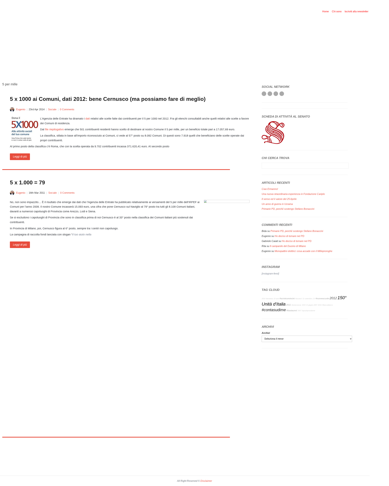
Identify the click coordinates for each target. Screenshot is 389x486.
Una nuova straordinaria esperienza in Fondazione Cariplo (293, 194)
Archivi (266, 333)
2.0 (314, 298)
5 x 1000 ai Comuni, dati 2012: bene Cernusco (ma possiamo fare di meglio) (108, 99)
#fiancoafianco (327, 305)
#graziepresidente (308, 310)
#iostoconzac (296, 305)
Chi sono (337, 11)
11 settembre (307, 298)
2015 (304, 305)
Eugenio (20, 109)
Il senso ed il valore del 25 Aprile (279, 199)
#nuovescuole (322, 298)
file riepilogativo (54, 129)
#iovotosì (298, 298)
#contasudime (274, 310)
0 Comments (67, 109)
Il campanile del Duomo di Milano (288, 246)
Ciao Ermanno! (270, 189)
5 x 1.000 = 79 (27, 182)
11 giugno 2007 (311, 305)
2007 (299, 310)
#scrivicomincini (287, 298)
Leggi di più (20, 156)
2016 (320, 305)
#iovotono (269, 298)
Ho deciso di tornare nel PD (289, 236)
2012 (333, 298)
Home (325, 11)
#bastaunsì (291, 310)
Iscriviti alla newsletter (356, 11)
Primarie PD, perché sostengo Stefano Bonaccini (288, 209)
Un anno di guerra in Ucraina (277, 204)
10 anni (276, 298)
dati (87, 118)
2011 (288, 305)
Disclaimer (206, 481)
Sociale (52, 109)
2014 (263, 298)
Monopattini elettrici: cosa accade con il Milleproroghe (303, 251)
